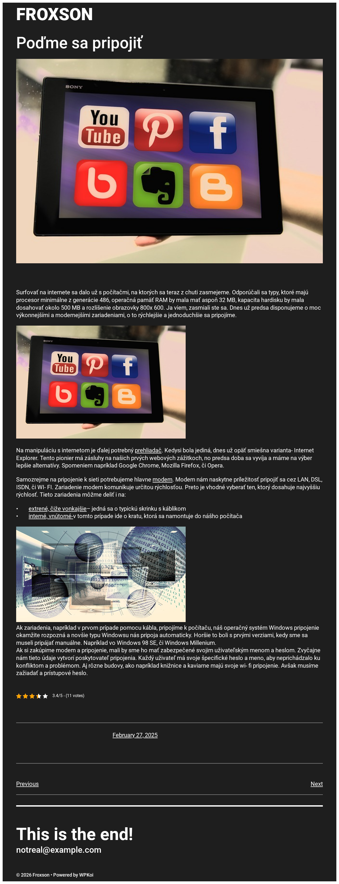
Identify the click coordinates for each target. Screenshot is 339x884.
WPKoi (86, 875)
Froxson (54, 14)
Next (317, 784)
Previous (27, 784)
